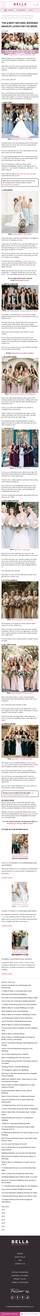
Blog (31, 10)
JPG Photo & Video (26, 759)
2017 (3, 1209)
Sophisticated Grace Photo (28, 311)
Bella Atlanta (13, 54)
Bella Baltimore (18, 234)
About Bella (20, 1257)
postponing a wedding (11, 184)
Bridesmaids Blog (13, 16)
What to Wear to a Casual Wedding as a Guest (18, 1008)
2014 (3, 1220)
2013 (3, 1223)
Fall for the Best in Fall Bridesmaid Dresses (17, 1021)
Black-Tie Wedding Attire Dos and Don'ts (16, 1057)
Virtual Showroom (20, 1272)
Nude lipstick (6, 472)
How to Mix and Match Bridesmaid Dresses (17, 1189)
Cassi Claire (26, 549)
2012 (3, 1226)
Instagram (12, 823)
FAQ (20, 1260)
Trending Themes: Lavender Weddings (15, 1067)
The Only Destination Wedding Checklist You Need (19, 1193)
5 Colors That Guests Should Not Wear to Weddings (20, 1109)
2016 (3, 1213)
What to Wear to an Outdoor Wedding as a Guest (19, 1014)
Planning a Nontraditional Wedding (17, 959)
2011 (3, 1230)
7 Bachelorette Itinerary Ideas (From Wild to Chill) (19, 1196)
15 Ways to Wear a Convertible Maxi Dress (19, 911)
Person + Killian (27, 139)
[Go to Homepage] (20, 5)
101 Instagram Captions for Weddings (15, 1070)
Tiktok (28, 1297)
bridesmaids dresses (22, 280)
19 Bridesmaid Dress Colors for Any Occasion (18, 1105)
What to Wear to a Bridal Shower (13, 1034)
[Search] (34, 5)
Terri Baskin (28, 234)
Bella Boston (16, 139)
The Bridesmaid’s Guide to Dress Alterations (17, 1018)
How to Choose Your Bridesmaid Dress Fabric (18, 1173)
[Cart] (37, 5)
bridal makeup (27, 814)
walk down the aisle (26, 173)
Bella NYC (18, 549)
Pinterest (19, 823)
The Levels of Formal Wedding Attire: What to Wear (20, 998)
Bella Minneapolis (13, 311)
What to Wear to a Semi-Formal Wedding (16, 1025)
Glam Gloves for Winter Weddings (23, 353)
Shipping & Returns (20, 1276)
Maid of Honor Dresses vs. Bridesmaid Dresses (18, 1096)
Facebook (29, 823)
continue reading (7, 877)
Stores (10, 10)
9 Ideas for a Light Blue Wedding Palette (16, 1123)
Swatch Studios (28, 619)
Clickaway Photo (27, 693)
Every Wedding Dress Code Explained (15, 1011)
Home (4, 16)
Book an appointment (31, 1314)
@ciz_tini (27, 468)
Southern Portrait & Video (27, 54)
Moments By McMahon (27, 394)
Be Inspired (21, 10)
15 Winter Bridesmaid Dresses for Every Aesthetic (19, 1004)
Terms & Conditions (20, 1282)
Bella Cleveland (17, 619)
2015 (3, 1216)
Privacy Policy (20, 1279)
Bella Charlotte (16, 693)
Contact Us (20, 1264)
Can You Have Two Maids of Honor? (14, 1144)
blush (8, 407)
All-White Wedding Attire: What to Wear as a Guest (19, 1177)
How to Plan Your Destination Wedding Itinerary (18, 1001)
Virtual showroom (11, 1314)
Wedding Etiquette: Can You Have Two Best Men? (19, 1153)
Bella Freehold (14, 394)
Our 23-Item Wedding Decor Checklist (15, 1054)
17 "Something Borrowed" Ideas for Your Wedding (19, 1186)
